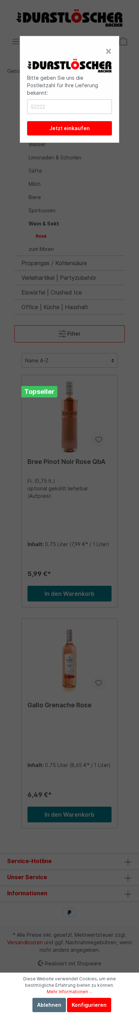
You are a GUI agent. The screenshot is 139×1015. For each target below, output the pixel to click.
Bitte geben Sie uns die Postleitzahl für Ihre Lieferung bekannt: (62, 85)
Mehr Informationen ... (69, 991)
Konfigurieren (89, 1005)
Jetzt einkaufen (69, 128)
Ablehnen (49, 1005)
